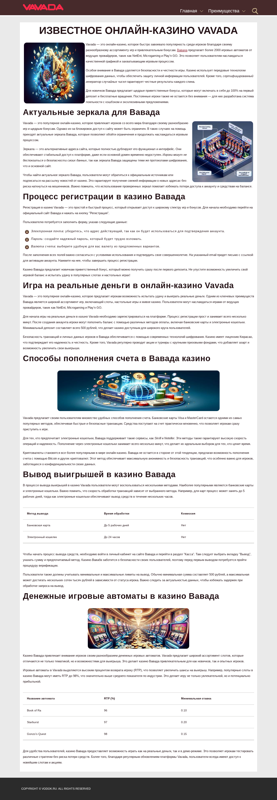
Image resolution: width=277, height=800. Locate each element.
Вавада (182, 50)
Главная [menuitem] (189, 10)
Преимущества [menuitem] (224, 10)
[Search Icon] (254, 11)
